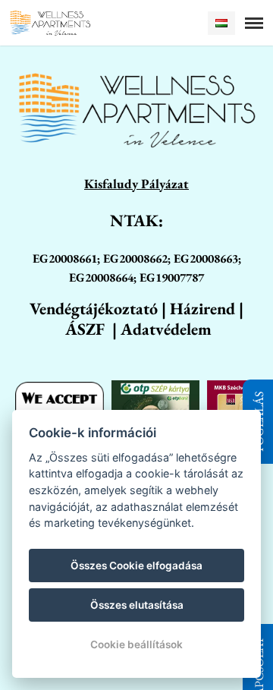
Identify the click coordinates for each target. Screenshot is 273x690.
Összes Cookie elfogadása (136, 565)
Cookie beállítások (136, 644)
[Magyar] (221, 23)
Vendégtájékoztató (94, 309)
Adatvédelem (166, 329)
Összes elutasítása (137, 605)
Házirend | (206, 309)
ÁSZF (85, 329)
